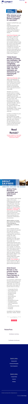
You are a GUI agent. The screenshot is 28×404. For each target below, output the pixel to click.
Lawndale (14, 316)
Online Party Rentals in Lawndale (13, 208)
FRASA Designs (23, 395)
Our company (15, 259)
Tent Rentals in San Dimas (14, 334)
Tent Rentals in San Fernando (14, 340)
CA (8, 316)
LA (10, 316)
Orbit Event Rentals (12, 35)
